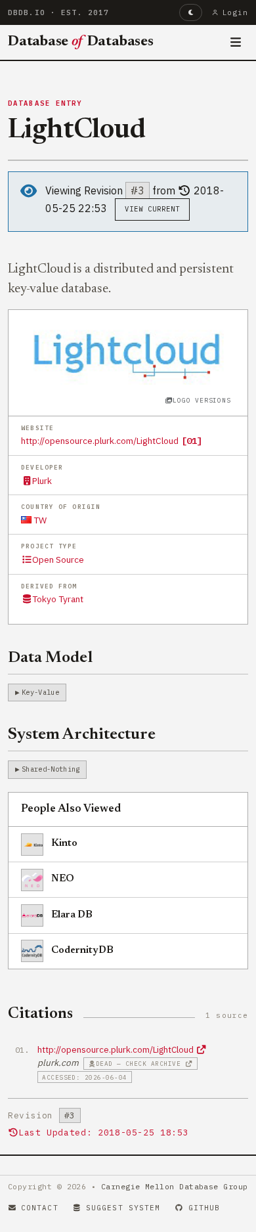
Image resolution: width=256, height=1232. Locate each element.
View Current (153, 208)
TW (39, 520)
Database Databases (81, 42)
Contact (39, 1207)
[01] (191, 441)
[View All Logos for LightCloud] (128, 354)
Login (235, 12)
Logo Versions (201, 400)
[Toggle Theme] (190, 12)
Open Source (58, 559)
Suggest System (123, 1207)
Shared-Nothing (50, 769)
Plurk (42, 481)
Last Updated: (103, 1132)
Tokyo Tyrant (57, 599)
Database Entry (45, 103)
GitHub (204, 1207)
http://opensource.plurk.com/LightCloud (100, 441)
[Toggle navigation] (236, 43)
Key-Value (40, 692)
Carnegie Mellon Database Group (174, 1186)
